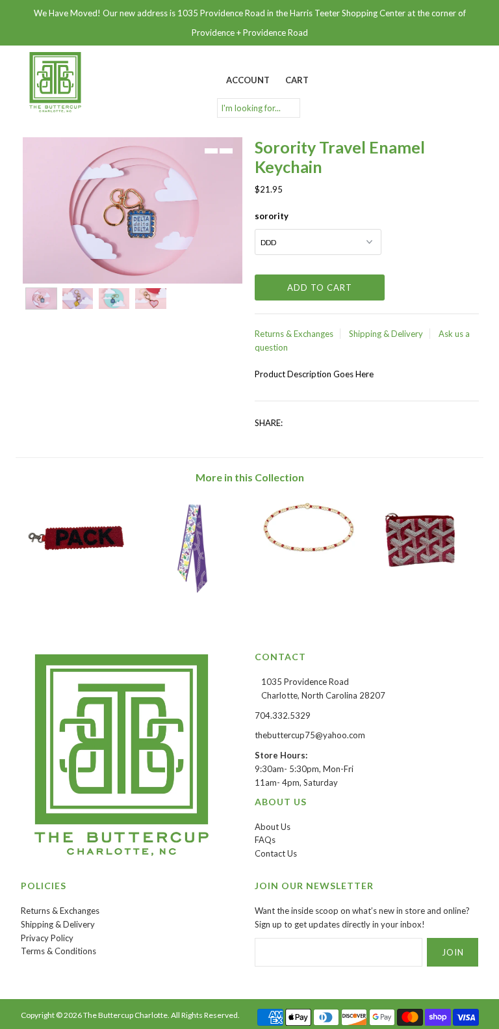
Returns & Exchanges (294, 333)
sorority (271, 216)
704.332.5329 (283, 715)
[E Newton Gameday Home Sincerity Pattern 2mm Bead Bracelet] (306, 553)
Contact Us (276, 853)
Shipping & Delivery (386, 333)
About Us (272, 827)
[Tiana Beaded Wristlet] (78, 572)
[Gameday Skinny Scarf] (192, 598)
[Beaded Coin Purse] (421, 573)
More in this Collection (250, 477)
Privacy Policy (47, 938)
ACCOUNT (248, 80)
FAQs (265, 840)
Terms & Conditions (58, 951)
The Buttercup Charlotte (125, 1015)
